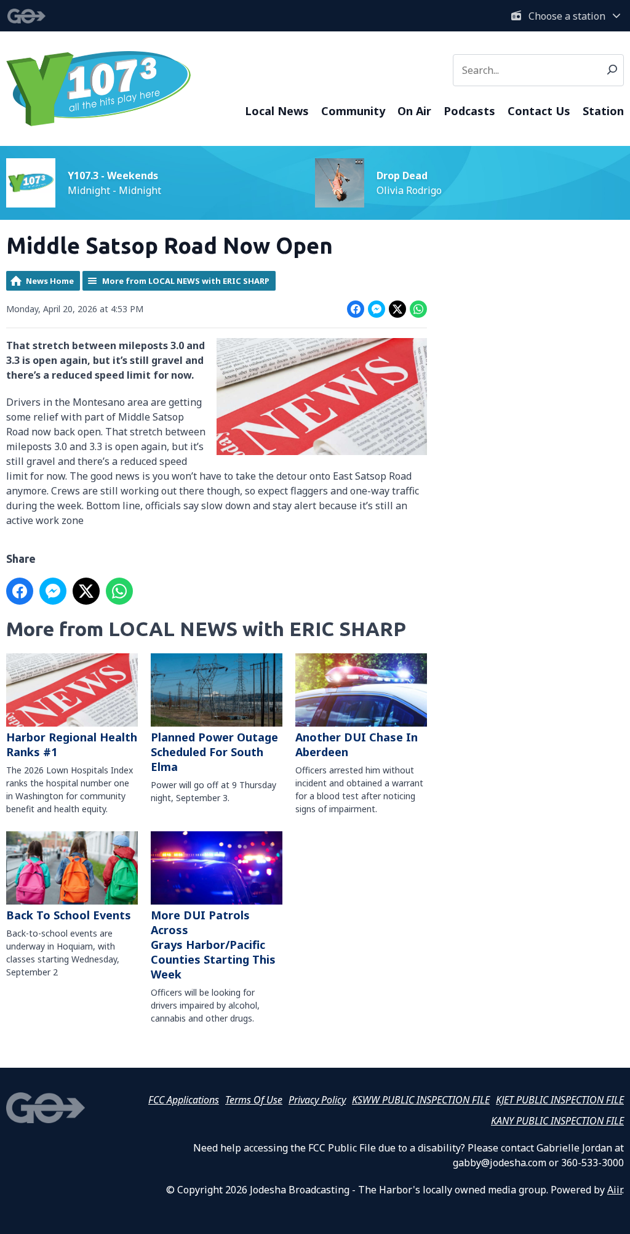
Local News (277, 110)
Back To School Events (68, 915)
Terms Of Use (253, 1100)
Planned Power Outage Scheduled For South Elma (214, 752)
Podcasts (469, 110)
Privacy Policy (317, 1100)
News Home (50, 280)
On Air (414, 110)
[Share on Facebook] (355, 309)
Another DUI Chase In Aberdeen (356, 744)
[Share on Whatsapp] (418, 309)
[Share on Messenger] (376, 309)
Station (603, 110)
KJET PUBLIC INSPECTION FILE (560, 1100)
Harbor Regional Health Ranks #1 (71, 744)
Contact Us (539, 110)
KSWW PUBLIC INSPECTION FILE (421, 1100)
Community (353, 110)
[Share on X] (397, 309)
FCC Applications (183, 1100)
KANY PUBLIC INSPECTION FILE (557, 1120)
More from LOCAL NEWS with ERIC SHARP (185, 280)
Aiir (614, 1189)
